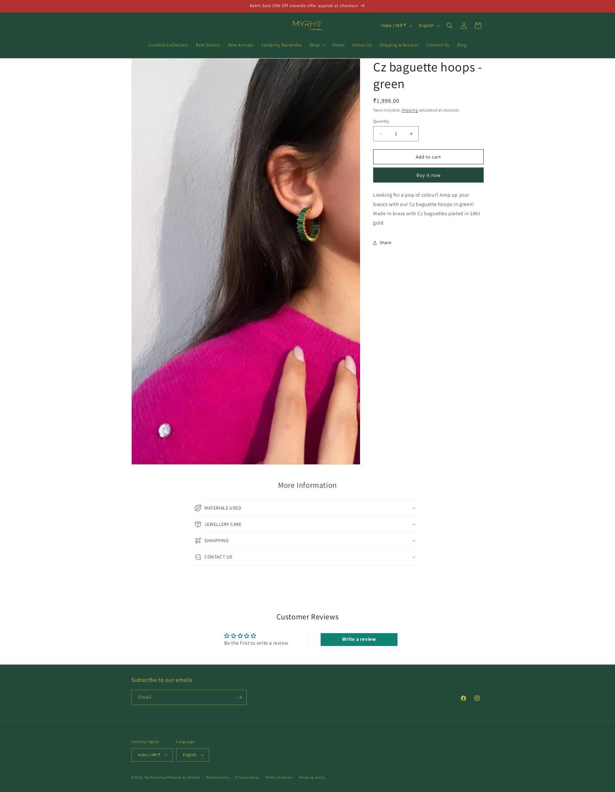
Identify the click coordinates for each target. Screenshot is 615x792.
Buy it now (428, 175)
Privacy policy (247, 777)
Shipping (410, 110)
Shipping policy (312, 777)
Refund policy (217, 777)
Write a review (359, 639)
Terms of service (279, 777)
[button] (317, 45)
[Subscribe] (239, 697)
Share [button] (385, 242)
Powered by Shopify (183, 777)
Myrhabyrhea (155, 777)
